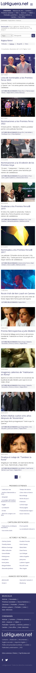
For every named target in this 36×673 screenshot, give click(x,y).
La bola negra (24, 504)
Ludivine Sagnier (25, 562)
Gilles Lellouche (6, 550)
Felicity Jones (6, 556)
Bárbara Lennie (24, 221)
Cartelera (28, 11)
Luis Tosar (10, 470)
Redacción (13, 640)
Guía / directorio (7, 610)
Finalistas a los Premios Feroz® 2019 (15, 207)
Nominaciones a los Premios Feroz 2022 (17, 122)
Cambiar (19, 645)
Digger (4, 504)
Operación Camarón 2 (26, 580)
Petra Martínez (16, 134)
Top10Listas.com (24, 653)
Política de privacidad (9, 645)
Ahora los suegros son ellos (8, 514)
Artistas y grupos (7, 607)
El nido (4, 511)
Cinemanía (4, 20)
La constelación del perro (27, 529)
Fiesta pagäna (24, 508)
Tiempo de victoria (25, 489)
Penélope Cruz (6, 134)
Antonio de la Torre (22, 178)
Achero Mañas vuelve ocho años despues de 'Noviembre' (16, 416)
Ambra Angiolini (24, 556)
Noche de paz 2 (24, 498)
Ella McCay (23, 583)
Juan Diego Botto (23, 427)
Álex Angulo (23, 568)
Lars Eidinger (23, 553)
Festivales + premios (8, 625)
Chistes (14, 653)
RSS (21, 647)
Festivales (14, 604)
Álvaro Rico (21, 91)
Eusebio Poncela (25, 541)
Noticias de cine (18, 11)
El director (23, 501)
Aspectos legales (20, 642)
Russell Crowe (24, 565)
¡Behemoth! (5, 580)
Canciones (5, 604)
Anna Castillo (11, 265)
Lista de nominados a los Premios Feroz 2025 (17, 78)
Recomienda (23, 640)
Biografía (19, 44)
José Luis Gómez (13, 428)
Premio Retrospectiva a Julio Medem (18, 331)
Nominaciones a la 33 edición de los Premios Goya (17, 163)
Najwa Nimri (11, 20)
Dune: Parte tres (25, 514)
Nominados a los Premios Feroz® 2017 (16, 251)
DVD (17, 13)
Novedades (13, 599)
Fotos (26, 44)
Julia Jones (23, 559)
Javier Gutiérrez (10, 178)
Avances (23, 13)
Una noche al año (7, 530)
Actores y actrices (25, 15)
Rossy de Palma (23, 176)
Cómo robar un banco (26, 492)
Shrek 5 (4, 583)
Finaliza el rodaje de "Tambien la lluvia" (16, 458)
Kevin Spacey (24, 544)
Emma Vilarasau (20, 92)
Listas (25, 607)
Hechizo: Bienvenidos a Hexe (8, 493)
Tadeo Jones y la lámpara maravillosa (9, 526)
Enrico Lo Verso (13, 343)
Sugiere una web (7, 642)
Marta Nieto (23, 547)
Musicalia (7, 596)
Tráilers (30, 13)
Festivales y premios (10, 15)
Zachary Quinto (6, 541)
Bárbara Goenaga (7, 547)
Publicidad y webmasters (10, 647)
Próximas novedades (9, 602)
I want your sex (6, 489)
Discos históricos (23, 602)
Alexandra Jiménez (13, 221)
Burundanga (23, 495)
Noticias (4, 599)
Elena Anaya (21, 342)
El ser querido (24, 526)
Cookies (27, 645)
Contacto (5, 640)
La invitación (5, 508)
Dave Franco (23, 550)
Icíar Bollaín (28, 132)
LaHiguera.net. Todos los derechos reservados (17, 665)
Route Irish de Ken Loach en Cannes (18, 293)
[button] (31, 4)
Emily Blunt (5, 559)
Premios (21, 604)
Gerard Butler (6, 553)
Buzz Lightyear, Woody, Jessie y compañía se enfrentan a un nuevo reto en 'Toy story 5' (16, 28)
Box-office (21, 17)
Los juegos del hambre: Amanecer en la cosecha (8, 500)
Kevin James (5, 562)
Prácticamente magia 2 (26, 511)
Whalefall (5, 497)
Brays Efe (21, 132)
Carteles (13, 17)
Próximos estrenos (7, 13)
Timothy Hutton (6, 544)
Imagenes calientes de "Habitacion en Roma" (17, 373)
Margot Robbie (6, 565)
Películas (4, 44)
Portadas (18, 607)
